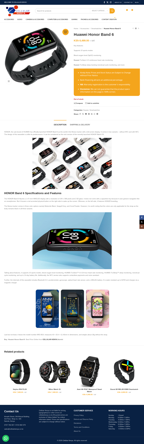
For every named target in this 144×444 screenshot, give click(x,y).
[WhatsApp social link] (94, 114)
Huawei (86, 110)
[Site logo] (18, 11)
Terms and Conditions (81, 427)
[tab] (60, 123)
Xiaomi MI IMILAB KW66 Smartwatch (124, 389)
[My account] (121, 11)
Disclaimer (77, 423)
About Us (77, 431)
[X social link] (107, 2)
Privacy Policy (79, 415)
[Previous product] (133, 28)
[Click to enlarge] (9, 81)
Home (76, 28)
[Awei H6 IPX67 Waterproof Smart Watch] (89, 371)
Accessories (84, 28)
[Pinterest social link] (88, 114)
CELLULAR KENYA (50, 339)
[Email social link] (85, 114)
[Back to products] (135, 28)
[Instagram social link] (110, 2)
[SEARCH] (112, 10)
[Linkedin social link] (91, 114)
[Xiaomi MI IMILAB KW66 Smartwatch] (124, 371)
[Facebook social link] (104, 2)
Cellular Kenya (68, 440)
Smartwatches (96, 28)
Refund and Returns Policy (83, 419)
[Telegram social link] (97, 114)
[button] (5, 438)
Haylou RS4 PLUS (20, 389)
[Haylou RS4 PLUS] (20, 371)
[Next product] (138, 28)
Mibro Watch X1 (55, 389)
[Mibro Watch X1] (54, 371)
